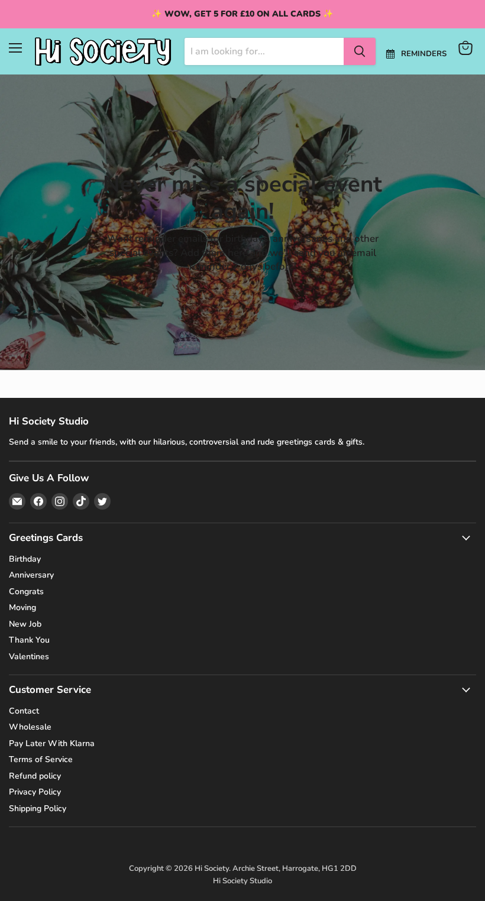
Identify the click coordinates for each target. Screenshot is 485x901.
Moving (22, 607)
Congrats (26, 591)
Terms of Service (41, 759)
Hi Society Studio (242, 881)
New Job (25, 624)
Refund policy (35, 776)
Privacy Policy (35, 792)
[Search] (360, 51)
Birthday (25, 559)
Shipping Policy (37, 808)
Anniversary (31, 575)
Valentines (29, 656)
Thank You (29, 640)
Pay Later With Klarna (52, 743)
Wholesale (30, 727)
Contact (24, 711)
